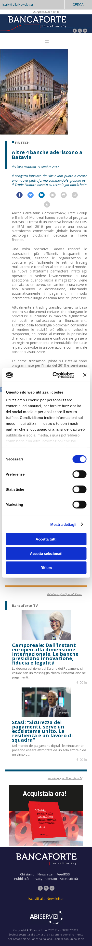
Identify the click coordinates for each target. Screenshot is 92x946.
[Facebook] (75, 31)
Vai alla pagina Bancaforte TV (65, 778)
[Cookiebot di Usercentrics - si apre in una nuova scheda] (55, 375)
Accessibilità (69, 878)
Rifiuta (46, 568)
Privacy (37, 878)
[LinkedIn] (85, 31)
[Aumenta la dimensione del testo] (77, 196)
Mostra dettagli (63, 524)
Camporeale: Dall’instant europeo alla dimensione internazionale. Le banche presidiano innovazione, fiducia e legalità (45, 654)
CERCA (78, 5)
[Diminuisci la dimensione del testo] (49, 205)
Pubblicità (21, 878)
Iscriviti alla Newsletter (17, 4)
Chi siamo (27, 874)
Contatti (51, 878)
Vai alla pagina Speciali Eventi (64, 594)
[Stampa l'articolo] (66, 196)
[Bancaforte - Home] (37, 23)
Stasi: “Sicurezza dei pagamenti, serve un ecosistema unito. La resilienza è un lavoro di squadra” (42, 731)
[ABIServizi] (46, 918)
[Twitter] (80, 31)
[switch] (79, 474)
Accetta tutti (46, 539)
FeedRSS (63, 874)
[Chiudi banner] (84, 375)
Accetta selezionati (46, 553)
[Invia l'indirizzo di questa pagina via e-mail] (55, 196)
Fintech (22, 143)
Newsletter (46, 874)
